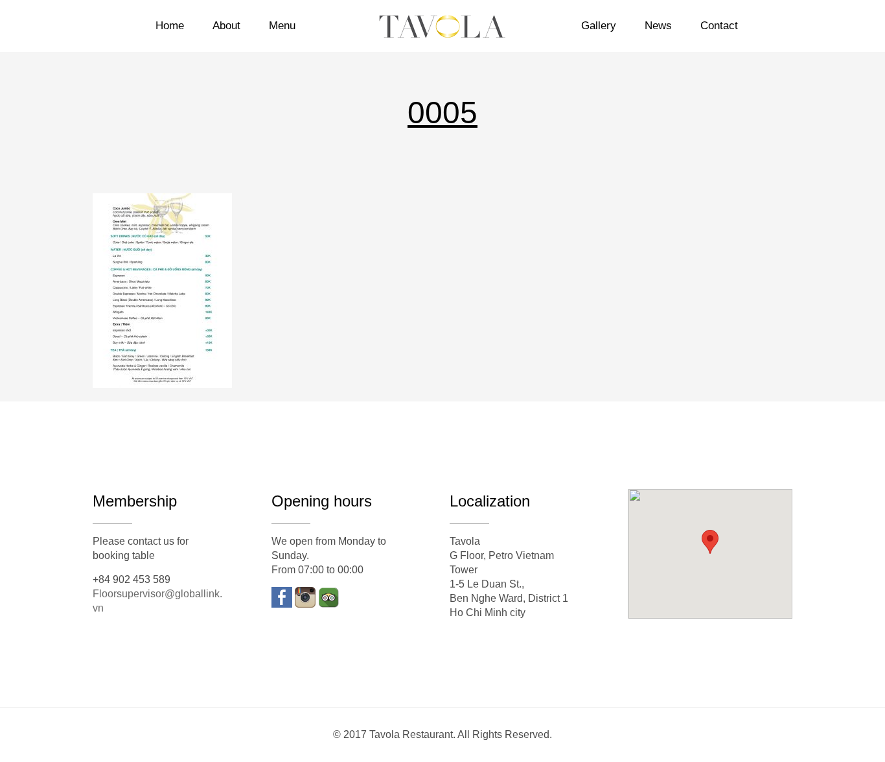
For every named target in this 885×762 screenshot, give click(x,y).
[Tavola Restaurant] (442, 26)
